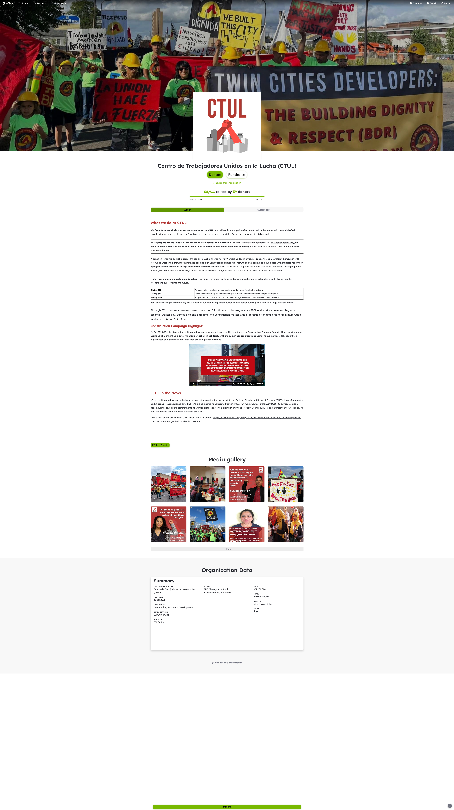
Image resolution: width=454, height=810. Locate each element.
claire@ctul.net (261, 596)
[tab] (187, 210)
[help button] (450, 806)
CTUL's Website (160, 445)
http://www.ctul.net (264, 604)
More (229, 549)
